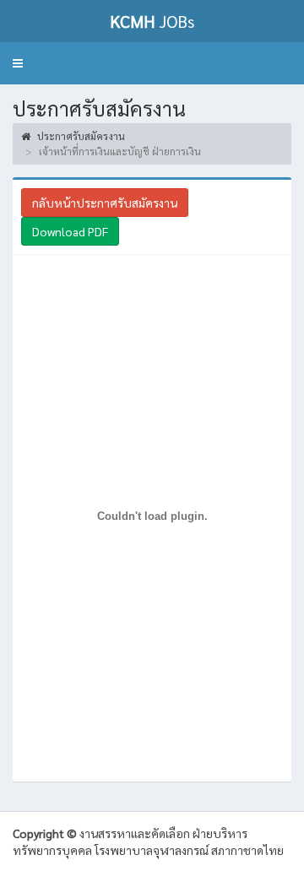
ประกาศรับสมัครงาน (80, 136)
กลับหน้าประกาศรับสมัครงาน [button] (104, 202)
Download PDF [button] (70, 231)
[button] (17, 63)
